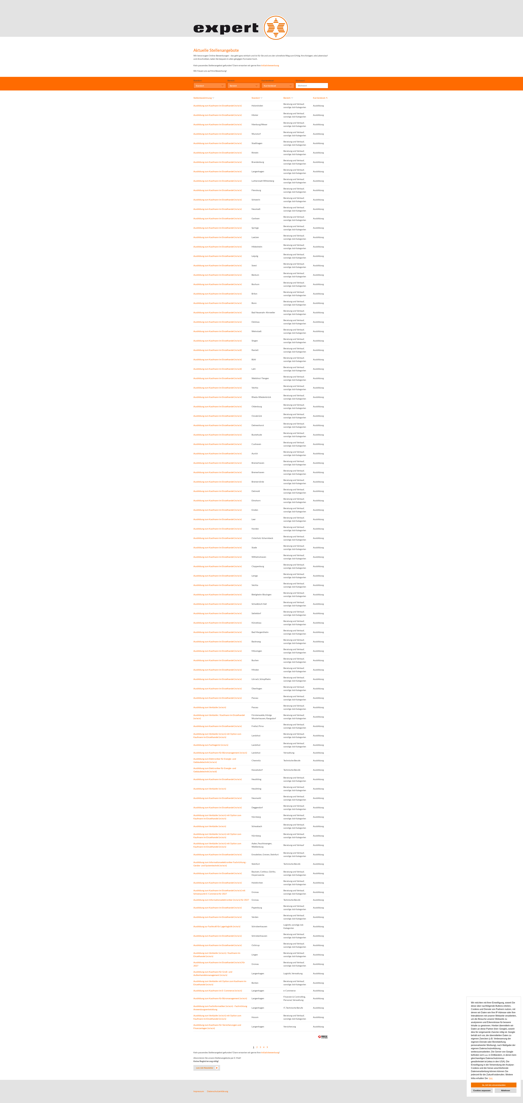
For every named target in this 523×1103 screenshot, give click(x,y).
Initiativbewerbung (270, 65)
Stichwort (300, 80)
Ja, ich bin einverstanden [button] (494, 1085)
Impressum (198, 1091)
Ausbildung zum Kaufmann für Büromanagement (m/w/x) (220, 752)
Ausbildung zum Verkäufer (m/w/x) (209, 707)
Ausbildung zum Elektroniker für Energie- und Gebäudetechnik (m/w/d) (214, 770)
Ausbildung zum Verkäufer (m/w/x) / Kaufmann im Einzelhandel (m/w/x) (216, 954)
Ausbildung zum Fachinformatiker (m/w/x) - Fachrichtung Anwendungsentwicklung (220, 1008)
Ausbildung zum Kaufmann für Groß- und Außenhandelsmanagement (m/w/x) (212, 973)
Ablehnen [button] (505, 1090)
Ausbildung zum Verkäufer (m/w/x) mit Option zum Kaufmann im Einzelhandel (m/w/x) (217, 735)
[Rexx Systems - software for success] (323, 1036)
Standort (197, 80)
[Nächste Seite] (267, 1047)
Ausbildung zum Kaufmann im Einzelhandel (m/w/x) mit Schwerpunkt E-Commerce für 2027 (219, 892)
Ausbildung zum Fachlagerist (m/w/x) (210, 745)
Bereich (231, 80)
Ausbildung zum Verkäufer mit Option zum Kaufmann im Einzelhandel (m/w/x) (219, 983)
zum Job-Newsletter (204, 1068)
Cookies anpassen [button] (482, 1090)
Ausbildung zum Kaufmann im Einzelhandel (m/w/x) (217, 105)
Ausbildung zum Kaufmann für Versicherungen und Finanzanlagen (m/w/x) (217, 1026)
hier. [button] (491, 1078)
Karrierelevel (268, 80)
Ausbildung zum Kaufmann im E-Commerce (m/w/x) (217, 990)
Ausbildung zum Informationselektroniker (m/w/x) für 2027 (221, 899)
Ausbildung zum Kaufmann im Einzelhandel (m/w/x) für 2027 (219, 964)
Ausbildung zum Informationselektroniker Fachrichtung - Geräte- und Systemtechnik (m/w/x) (220, 864)
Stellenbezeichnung (202, 97)
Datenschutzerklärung (217, 1091)
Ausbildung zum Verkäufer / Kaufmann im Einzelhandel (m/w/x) (219, 717)
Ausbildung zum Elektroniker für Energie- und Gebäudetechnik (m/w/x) (214, 760)
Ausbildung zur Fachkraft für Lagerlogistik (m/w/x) (216, 926)
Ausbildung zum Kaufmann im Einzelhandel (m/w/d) (217, 350)
